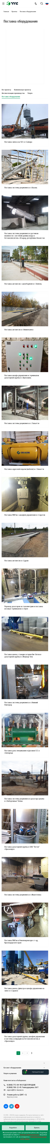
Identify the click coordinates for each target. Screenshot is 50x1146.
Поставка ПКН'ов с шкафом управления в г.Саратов (24, 515)
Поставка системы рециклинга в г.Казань (20, 188)
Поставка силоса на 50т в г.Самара (18, 142)
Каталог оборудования (12, 1068)
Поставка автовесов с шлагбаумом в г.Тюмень (23, 284)
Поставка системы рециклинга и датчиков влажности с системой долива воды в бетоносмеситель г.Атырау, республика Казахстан (24, 235)
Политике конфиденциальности (29, 1135)
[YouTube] (17, 1106)
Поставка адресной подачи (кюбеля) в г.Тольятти (24, 469)
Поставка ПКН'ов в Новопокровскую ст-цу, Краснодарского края (21, 941)
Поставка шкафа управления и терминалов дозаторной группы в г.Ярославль (21, 376)
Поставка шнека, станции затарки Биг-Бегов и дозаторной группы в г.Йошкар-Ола (22, 655)
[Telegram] (11, 1106)
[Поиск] (41, 4)
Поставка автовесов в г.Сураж (16, 561)
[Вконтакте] (6, 1106)
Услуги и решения (10, 1073)
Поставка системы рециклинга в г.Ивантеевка (22, 895)
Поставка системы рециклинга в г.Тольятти (21, 423)
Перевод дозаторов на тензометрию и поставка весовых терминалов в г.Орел (23, 607)
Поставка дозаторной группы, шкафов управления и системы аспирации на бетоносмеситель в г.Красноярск (24, 1038)
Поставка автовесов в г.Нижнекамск (18, 330)
